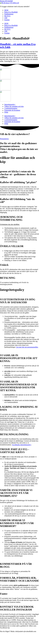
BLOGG (7, 16)
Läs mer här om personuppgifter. (27, 347)
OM (5, 18)
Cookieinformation (10, 108)
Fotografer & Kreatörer (12, 110)
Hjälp (6, 112)
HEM (6, 10)
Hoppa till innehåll (6, 1)
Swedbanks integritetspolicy (21, 445)
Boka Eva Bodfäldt (11, 12)
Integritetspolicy (9, 104)
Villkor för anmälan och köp (14, 106)
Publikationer (8, 14)
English (7, 20)
